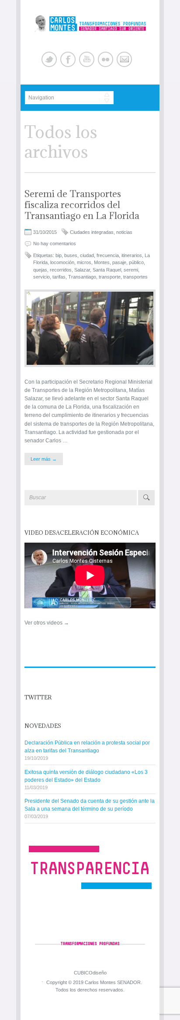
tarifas (59, 276)
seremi (131, 269)
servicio (41, 276)
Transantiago (82, 276)
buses (70, 255)
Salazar (82, 269)
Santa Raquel (107, 269)
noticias (124, 232)
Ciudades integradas (92, 232)
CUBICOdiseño (90, 972)
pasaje (119, 262)
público (136, 262)
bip (58, 255)
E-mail (124, 59)
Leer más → (44, 459)
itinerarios (131, 255)
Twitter (49, 59)
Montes (102, 262)
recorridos (61, 269)
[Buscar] (146, 497)
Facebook (68, 59)
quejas (40, 269)
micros (84, 262)
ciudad (87, 255)
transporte (110, 276)
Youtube (86, 59)
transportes (135, 276)
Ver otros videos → (46, 623)
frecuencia (108, 255)
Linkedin (105, 59)
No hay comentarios (54, 243)
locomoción (62, 262)
